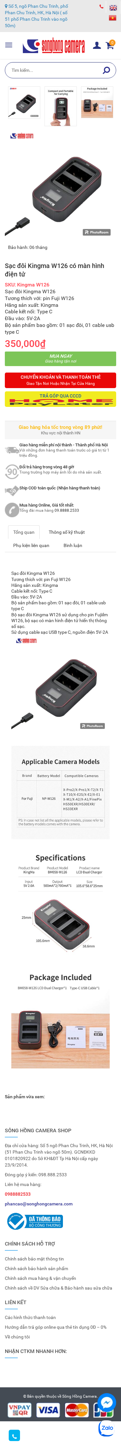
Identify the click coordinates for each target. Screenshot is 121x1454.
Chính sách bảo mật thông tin (34, 1258)
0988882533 (18, 1194)
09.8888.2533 (67, 510)
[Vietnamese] (113, 17)
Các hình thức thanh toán (30, 1317)
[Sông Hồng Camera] (54, 45)
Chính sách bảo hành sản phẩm (36, 1268)
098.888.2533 (52, 1174)
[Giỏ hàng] (97, 45)
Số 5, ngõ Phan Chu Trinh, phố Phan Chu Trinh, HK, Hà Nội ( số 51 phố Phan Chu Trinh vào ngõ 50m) (36, 16)
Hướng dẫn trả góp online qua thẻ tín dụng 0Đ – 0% (55, 1327)
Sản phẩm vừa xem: (25, 1096)
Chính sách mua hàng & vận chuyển (40, 1278)
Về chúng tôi (17, 1336)
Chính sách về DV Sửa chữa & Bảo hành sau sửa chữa (58, 1288)
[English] (113, 7)
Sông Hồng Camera (79, 1396)
